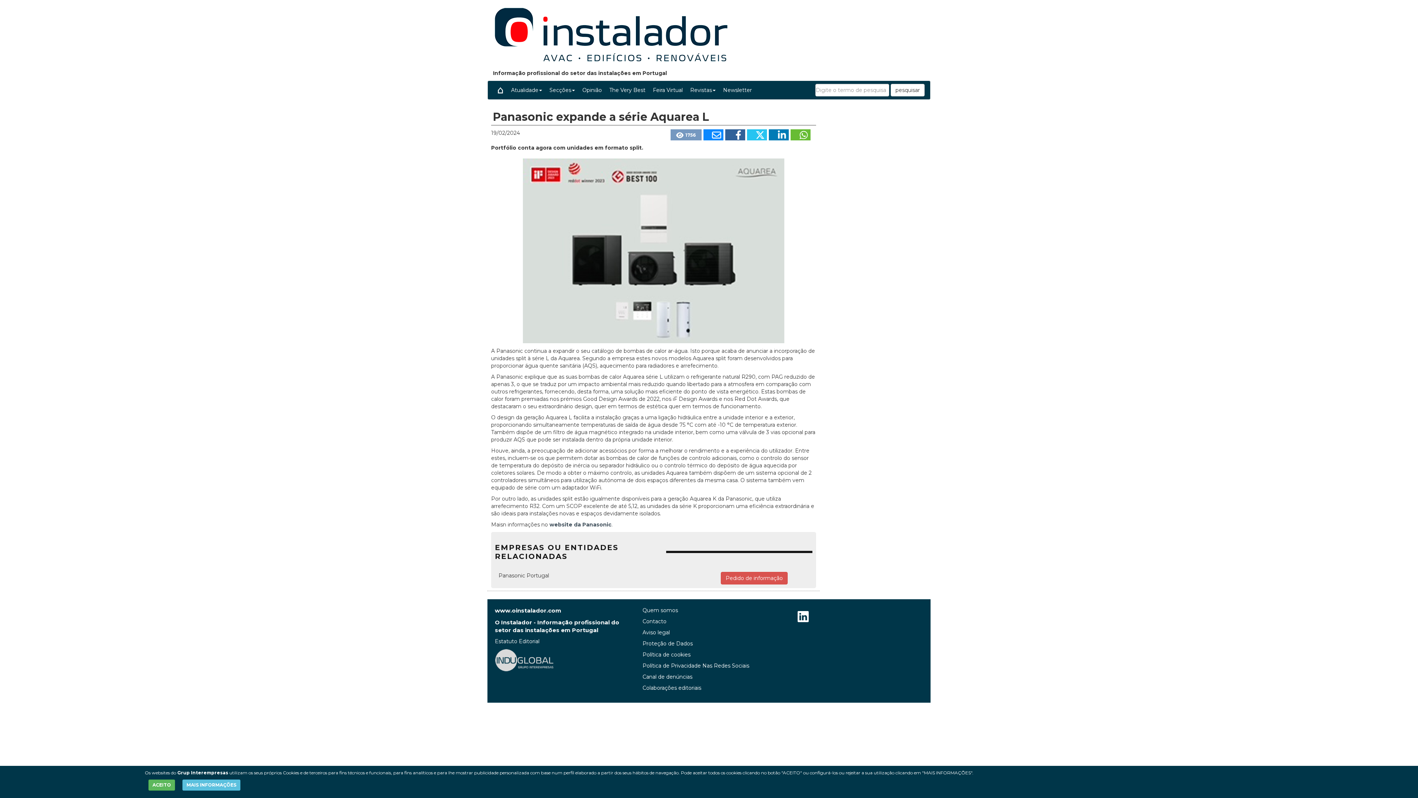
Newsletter (737, 90)
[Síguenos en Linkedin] (803, 617)
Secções (560, 90)
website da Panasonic (580, 524)
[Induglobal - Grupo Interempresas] (524, 659)
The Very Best (627, 90)
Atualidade (524, 90)
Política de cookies (667, 654)
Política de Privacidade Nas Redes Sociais (696, 665)
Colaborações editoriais (672, 688)
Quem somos (660, 610)
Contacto (655, 621)
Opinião (592, 90)
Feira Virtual (668, 90)
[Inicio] (500, 90)
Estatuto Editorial (517, 641)
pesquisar (907, 90)
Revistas (701, 90)
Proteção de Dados (668, 643)
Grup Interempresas (202, 772)
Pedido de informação (754, 578)
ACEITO (162, 785)
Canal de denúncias (667, 676)
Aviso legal (656, 632)
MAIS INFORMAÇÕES (211, 785)
